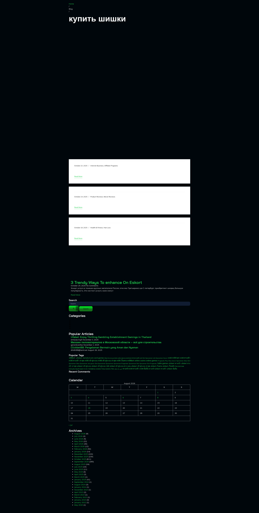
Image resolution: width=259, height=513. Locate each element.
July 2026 (78, 436)
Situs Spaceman (81, 363)
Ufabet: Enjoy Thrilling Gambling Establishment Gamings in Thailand (111, 337)
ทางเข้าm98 (128, 369)
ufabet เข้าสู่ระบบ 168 (100, 366)
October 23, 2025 (80, 166)
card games (99, 358)
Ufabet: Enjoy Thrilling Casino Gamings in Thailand (113, 169)
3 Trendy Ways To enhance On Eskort (106, 282)
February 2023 (80, 497)
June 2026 (78, 439)
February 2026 (80, 449)
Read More (75, 295)
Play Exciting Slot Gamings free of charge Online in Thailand (120, 200)
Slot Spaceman (100, 363)
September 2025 (81, 461)
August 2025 (79, 464)
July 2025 (78, 467)
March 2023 (79, 495)
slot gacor (91, 363)
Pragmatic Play (163, 361)
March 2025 (79, 477)
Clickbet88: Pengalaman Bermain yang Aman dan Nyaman (104, 347)
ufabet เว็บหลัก (169, 366)
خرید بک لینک (118, 369)
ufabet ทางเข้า (175, 363)
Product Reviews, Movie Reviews (102, 197)
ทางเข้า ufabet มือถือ (169, 369)
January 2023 (80, 500)
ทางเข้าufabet (154, 369)
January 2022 (80, 502)
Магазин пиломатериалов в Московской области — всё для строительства (116, 342)
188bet (72, 358)
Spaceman (109, 363)
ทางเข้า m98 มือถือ (141, 369)
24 (72, 413)
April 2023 (78, 492)
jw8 (137, 358)
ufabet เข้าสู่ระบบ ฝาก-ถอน (120, 366)
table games (162, 363)
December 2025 (81, 454)
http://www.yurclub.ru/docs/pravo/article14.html (120, 358)
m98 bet (175, 358)
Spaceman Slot (134, 363)
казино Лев (109, 369)
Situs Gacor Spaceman (175, 361)
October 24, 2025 (80, 197)
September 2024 (81, 482)
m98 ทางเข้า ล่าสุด (76, 360)
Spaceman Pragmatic (121, 363)
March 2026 (79, 446)
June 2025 (78, 469)
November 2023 (81, 490)
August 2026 (79, 433)
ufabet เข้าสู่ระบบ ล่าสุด (140, 366)
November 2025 (81, 456)
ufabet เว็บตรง (156, 366)
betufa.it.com (88, 358)
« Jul (70, 425)
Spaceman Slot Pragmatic (148, 363)
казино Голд (100, 369)
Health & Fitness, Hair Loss (100, 228)
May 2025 (78, 472)
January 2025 (80, 479)
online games (151, 360)
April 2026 (78, 444)
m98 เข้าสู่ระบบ (91, 360)
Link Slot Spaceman (146, 358)
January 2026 (80, 451)
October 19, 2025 (80, 228)
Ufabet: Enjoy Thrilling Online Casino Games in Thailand (117, 231)
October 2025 (80, 459)
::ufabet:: (79, 358)
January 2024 (80, 487)
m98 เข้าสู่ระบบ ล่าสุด (107, 360)
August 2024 (79, 484)
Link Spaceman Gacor (160, 358)
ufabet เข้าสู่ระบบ (84, 366)
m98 (170, 358)
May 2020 (78, 505)
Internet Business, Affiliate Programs (104, 166)
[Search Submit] (74, 308)
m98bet (130, 360)
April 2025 (78, 474)
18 (89, 408)
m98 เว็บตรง (122, 360)
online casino (140, 360)
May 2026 (78, 441)
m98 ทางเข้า (185, 358)
